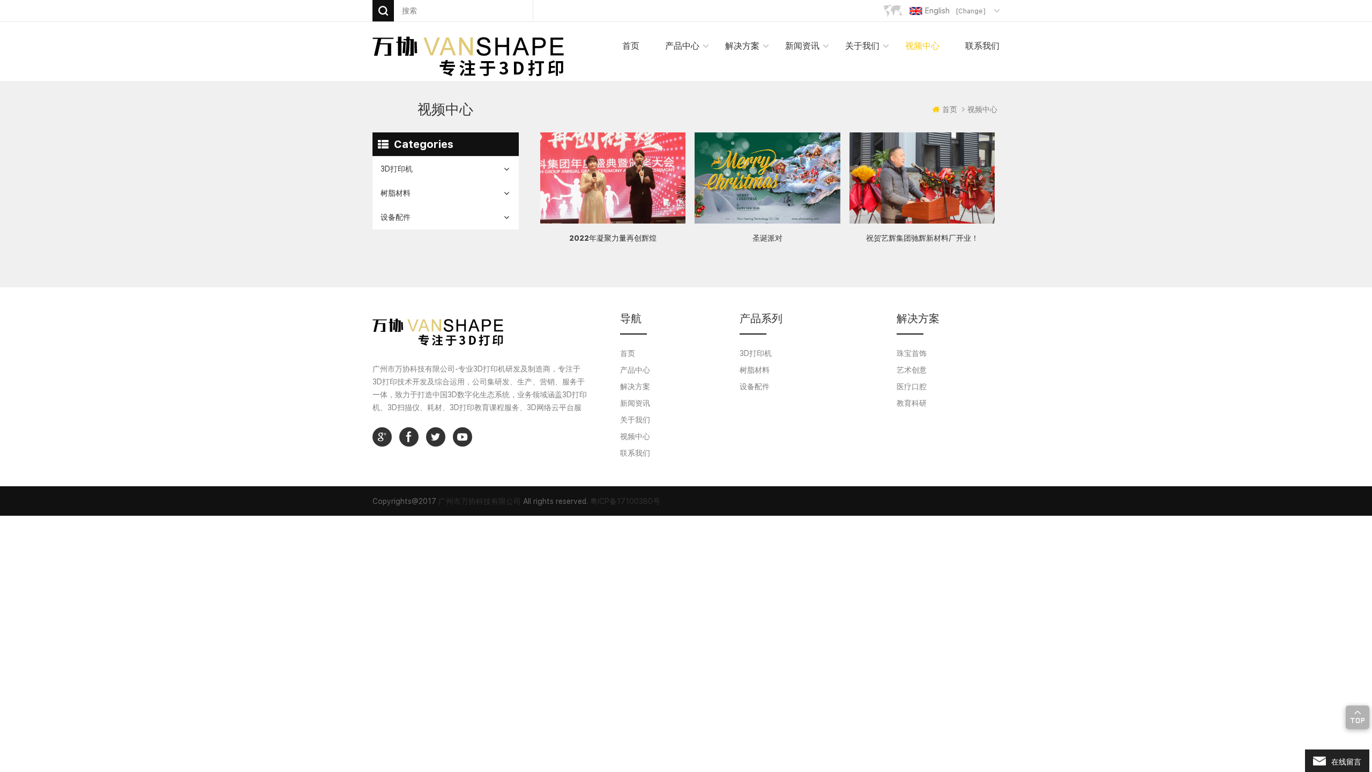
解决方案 (742, 46)
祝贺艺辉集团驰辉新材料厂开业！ (922, 238)
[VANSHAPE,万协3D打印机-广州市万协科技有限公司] (468, 55)
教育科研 (912, 403)
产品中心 (635, 370)
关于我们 (862, 46)
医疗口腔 (912, 386)
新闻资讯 (802, 46)
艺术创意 (912, 370)
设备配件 (396, 217)
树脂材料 (396, 193)
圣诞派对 (767, 238)
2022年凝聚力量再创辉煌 (613, 238)
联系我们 (982, 46)
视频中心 (922, 46)
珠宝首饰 (912, 353)
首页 (630, 46)
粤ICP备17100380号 (625, 501)
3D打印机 (397, 169)
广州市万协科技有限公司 (479, 501)
